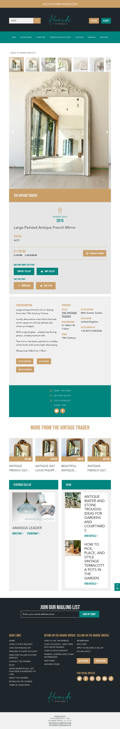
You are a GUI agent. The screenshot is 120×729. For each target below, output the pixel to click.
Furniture (40, 37)
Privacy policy (60, 716)
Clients (106, 20)
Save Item (48, 285)
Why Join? (82, 644)
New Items (49, 660)
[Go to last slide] (11, 455)
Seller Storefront (24, 361)
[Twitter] (56, 410)
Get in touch (83, 660)
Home (12, 640)
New (14, 37)
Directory (17, 533)
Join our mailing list (20, 648)
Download (26, 285)
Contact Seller (24, 271)
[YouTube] (104, 678)
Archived (104, 37)
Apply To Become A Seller (90, 648)
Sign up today (89, 614)
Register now (101, 660)
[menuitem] (16, 64)
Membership (83, 640)
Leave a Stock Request (20, 644)
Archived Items (52, 664)
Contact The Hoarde (20, 661)
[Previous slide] (14, 130)
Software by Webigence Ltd (60, 725)
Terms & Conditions (19, 685)
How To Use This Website (56, 640)
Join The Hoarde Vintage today (60, 3)
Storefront (32, 533)
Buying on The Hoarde (20, 681)
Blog (11, 665)
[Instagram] (98, 678)
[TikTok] (111, 678)
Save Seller (49, 271)
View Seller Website (25, 369)
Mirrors (91, 37)
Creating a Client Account (23, 651)
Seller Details (44, 361)
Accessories (26, 37)
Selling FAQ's (83, 651)
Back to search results (23, 53)
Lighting (79, 37)
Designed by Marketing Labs (60, 723)
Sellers (94, 20)
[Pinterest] (92, 678)
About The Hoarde (18, 678)
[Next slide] (105, 130)
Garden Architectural (60, 37)
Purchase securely (96, 253)
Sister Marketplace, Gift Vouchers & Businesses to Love (22, 671)
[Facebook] (62, 410)
